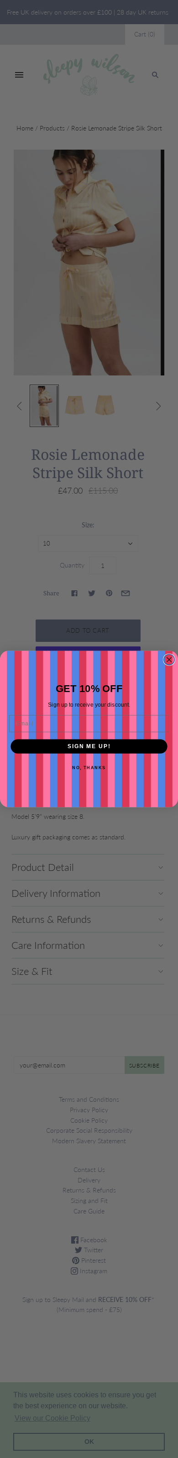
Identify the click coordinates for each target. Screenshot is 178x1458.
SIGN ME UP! (89, 746)
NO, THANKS (89, 768)
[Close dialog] (169, 659)
